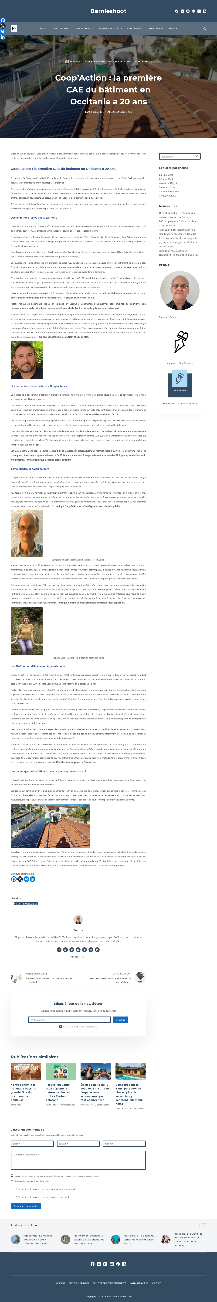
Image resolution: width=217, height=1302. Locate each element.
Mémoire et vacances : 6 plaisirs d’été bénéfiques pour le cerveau (89, 1239)
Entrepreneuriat (26, 903)
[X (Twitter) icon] (78, 949)
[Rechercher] (204, 28)
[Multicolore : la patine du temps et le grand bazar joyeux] (115, 1239)
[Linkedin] (32, 879)
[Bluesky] (26, 879)
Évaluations (134, 28)
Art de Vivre (83, 28)
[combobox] (177, 156)
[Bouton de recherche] (197, 156)
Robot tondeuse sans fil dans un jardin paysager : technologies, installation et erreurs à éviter (178, 242)
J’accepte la (80, 1026)
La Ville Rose (166, 174)
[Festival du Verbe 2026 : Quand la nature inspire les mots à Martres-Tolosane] (61, 1071)
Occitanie (146, 61)
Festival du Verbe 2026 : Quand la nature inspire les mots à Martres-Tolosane (58, 1092)
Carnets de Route (167, 195)
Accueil (44, 28)
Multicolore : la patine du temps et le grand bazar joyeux (139, 1239)
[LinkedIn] (199, 11)
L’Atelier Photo (166, 178)
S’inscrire (120, 1019)
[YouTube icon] (97, 949)
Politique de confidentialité (109, 1283)
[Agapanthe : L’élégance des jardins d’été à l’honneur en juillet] (15, 1239)
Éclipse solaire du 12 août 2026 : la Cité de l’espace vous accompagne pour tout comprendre (95, 1092)
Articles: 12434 (78, 957)
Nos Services (156, 28)
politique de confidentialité (85, 1026)
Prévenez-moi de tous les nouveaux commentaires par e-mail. (46, 1188)
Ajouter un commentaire (26, 1154)
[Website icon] (71, 949)
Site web (109, 1143)
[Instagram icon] (84, 949)
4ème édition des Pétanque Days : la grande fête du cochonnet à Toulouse (23, 1092)
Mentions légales (79, 1283)
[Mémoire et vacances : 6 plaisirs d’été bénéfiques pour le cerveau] (65, 1239)
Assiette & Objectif (168, 183)
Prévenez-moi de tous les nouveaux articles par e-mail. (42, 1197)
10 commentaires (67, 1104)
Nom (16, 1143)
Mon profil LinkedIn (109, 941)
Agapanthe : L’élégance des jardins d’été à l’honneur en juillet (38, 1239)
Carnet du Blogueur (169, 191)
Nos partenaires (139, 1283)
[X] (20, 879)
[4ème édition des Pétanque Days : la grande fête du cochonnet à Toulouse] (26, 1071)
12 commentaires (101, 1104)
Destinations (61, 28)
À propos (60, 1283)
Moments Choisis (167, 187)
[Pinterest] (193, 11)
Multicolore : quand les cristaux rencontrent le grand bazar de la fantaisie (188, 1239)
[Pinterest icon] (90, 949)
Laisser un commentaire (26, 1206)
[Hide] (1, 43)
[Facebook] (176, 11)
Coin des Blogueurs (109, 28)
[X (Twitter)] (182, 11)
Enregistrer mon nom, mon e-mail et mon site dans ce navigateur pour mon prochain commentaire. (57, 1175)
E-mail (63, 1143)
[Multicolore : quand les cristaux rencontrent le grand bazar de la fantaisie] (165, 1239)
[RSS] (204, 11)
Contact (172, 28)
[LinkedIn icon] (65, 949)
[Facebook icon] (59, 949)
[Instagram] (188, 11)
